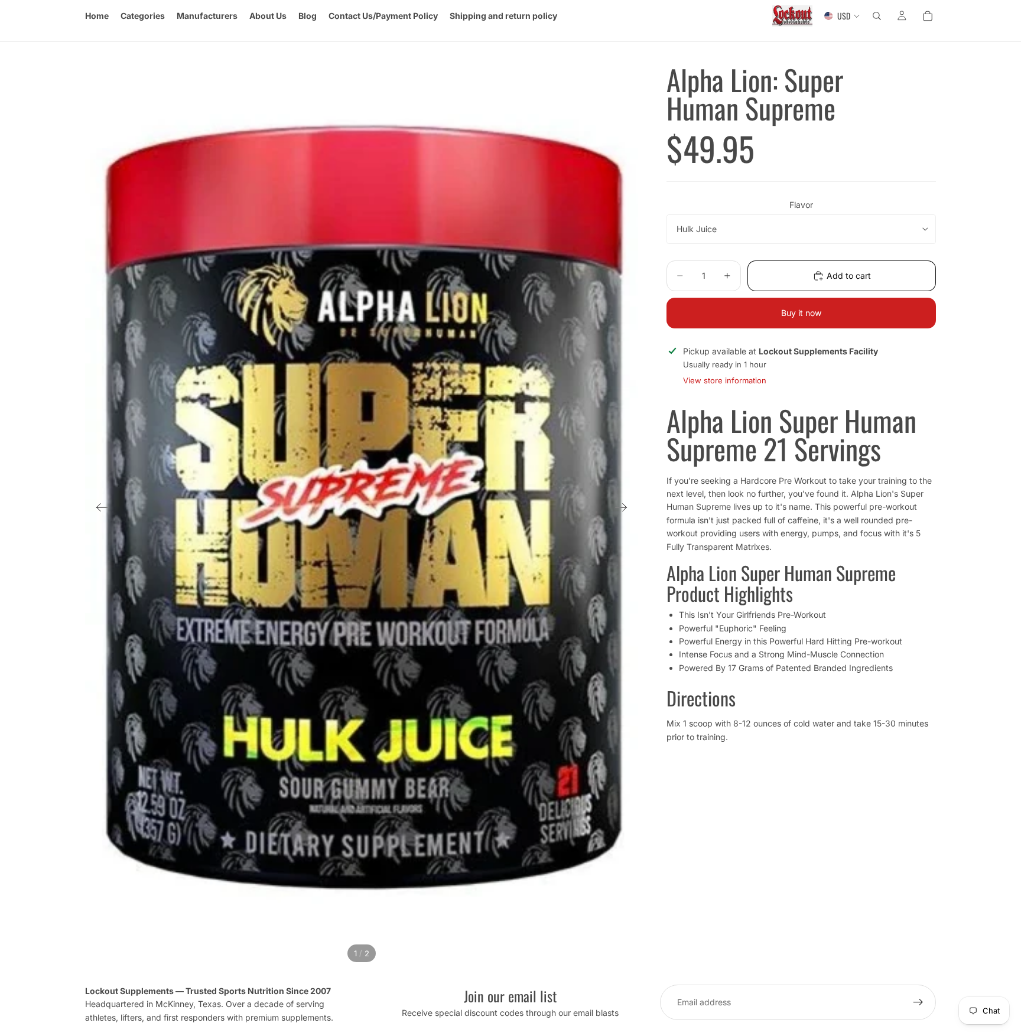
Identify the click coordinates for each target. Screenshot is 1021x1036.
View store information (724, 380)
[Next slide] (625, 509)
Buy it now (801, 313)
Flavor (801, 205)
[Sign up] (918, 1002)
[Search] (877, 16)
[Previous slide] (98, 509)
